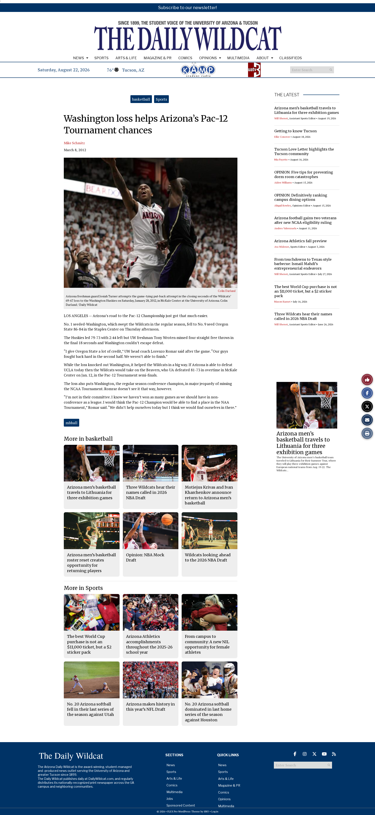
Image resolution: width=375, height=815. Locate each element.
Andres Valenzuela (285, 228)
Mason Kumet (282, 301)
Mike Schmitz (74, 143)
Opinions (208, 58)
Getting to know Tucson (295, 131)
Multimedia (238, 58)
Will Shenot (281, 118)
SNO (206, 811)
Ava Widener (281, 246)
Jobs (169, 798)
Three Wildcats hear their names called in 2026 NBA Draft (303, 316)
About (263, 58)
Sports (101, 58)
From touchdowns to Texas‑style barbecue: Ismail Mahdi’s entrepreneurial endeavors (303, 264)
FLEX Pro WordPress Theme (183, 811)
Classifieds (290, 58)
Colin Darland (226, 291)
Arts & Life (126, 58)
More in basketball (88, 438)
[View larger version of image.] (150, 223)
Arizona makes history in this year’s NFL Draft (150, 707)
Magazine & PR (157, 58)
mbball (71, 422)
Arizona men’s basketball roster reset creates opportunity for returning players (91, 562)
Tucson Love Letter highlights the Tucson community (304, 151)
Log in (214, 811)
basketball (141, 99)
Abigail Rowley (282, 205)
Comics (185, 58)
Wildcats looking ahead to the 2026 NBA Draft (208, 557)
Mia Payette (281, 159)
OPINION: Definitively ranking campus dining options (300, 197)
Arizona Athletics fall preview (300, 241)
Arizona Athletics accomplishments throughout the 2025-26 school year (149, 644)
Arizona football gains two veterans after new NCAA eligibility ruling (305, 220)
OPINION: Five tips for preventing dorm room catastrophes (303, 174)
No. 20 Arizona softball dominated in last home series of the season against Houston (208, 712)
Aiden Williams (283, 182)
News (78, 58)
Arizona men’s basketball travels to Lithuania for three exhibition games (306, 110)
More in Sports (83, 588)
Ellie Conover (282, 136)
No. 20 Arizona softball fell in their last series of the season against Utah (90, 709)
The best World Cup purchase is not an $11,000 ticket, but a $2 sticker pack (305, 291)
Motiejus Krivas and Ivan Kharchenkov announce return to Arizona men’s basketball (209, 495)
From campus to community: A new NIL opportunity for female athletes (207, 644)
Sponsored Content (180, 805)
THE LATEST (286, 94)
